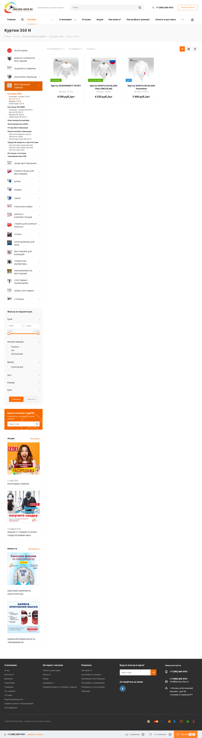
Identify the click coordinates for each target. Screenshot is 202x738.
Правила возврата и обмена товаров (60, 687)
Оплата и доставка (51, 670)
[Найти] (139, 7)
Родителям (9, 683)
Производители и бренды (93, 679)
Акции (46, 679)
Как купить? (86, 670)
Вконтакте (123, 689)
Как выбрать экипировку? (93, 683)
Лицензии (85, 691)
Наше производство (13, 699)
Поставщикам (10, 708)
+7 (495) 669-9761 (164, 7)
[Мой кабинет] (192, 19)
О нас (6, 670)
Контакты (9, 674)
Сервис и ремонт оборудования (18, 703)
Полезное (86, 665)
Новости (47, 674)
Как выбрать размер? (91, 674)
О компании (10, 665)
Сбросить (31, 399)
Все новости (34, 549)
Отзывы (8, 695)
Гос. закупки (9, 691)
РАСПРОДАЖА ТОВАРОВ (18, 484)
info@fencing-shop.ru (179, 682)
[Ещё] (182, 19)
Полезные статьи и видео (93, 687)
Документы (48, 683)
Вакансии (8, 679)
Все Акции (35, 439)
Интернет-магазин (53, 665)
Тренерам (8, 687)
